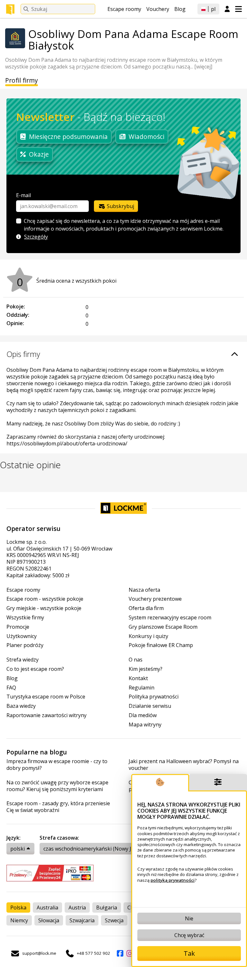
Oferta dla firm (146, 608)
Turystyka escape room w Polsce (45, 696)
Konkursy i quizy (148, 636)
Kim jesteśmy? (145, 669)
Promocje (17, 627)
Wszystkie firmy (25, 617)
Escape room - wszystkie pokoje (44, 599)
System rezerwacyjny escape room (170, 617)
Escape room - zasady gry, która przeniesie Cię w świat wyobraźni (58, 807)
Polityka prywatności (153, 696)
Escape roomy (124, 9)
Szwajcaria (82, 920)
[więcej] (203, 66)
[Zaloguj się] (227, 9)
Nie (189, 918)
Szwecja (114, 920)
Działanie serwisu (150, 706)
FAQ (11, 687)
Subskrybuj (119, 206)
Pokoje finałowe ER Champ (161, 645)
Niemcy (19, 920)
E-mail (23, 195)
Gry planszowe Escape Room (163, 627)
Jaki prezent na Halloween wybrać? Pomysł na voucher (184, 764)
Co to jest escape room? (35, 669)
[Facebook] (120, 953)
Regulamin (141, 687)
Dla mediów (143, 715)
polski (17, 848)
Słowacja (48, 920)
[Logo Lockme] (10, 9)
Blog (180, 9)
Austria (77, 907)
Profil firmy (21, 81)
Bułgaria (106, 907)
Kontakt (138, 678)
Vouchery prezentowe (155, 599)
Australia (47, 907)
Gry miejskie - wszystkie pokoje (43, 608)
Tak (189, 953)
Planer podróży (24, 645)
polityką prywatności (173, 880)
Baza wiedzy (21, 706)
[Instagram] (129, 953)
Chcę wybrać (189, 935)
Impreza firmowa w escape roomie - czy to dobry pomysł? (56, 764)
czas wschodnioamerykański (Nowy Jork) (92, 848)
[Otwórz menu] (238, 9)
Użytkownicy (21, 636)
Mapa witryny (145, 724)
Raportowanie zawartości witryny (46, 715)
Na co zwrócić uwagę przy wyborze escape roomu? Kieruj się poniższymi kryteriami (57, 786)
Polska (18, 907)
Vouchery (157, 9)
